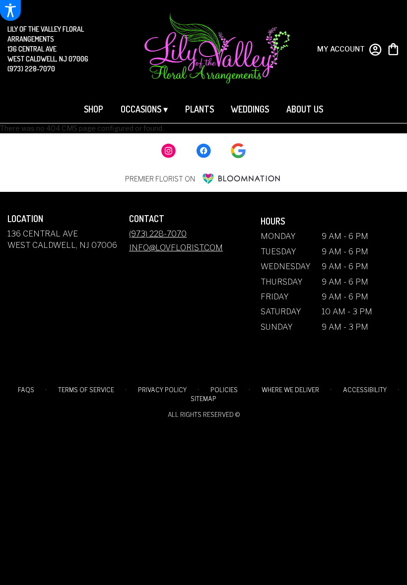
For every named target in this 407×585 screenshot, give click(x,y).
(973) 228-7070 (31, 68)
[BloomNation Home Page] (241, 179)
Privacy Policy (162, 390)
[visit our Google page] (238, 150)
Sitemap (203, 399)
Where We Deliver (290, 390)
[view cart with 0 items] (393, 48)
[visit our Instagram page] (168, 150)
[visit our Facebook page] (203, 150)
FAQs (26, 390)
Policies (224, 390)
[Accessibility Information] (10, 10)
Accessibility (365, 390)
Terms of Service (86, 390)
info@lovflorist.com (176, 247)
